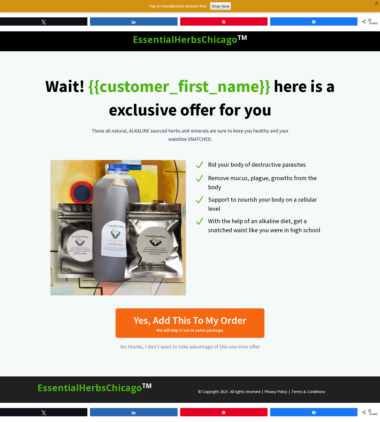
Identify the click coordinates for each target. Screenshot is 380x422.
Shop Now (220, 6)
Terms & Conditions (308, 391)
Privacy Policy (275, 391)
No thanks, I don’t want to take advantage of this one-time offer (190, 346)
